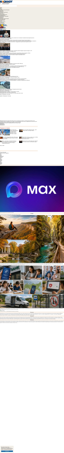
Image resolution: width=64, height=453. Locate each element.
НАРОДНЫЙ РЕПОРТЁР (3, 14)
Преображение (2, 123)
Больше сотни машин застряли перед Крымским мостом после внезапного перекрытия (49, 313)
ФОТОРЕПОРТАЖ (2, 21)
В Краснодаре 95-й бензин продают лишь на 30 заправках (35, 308)
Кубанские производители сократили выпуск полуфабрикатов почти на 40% (51, 308)
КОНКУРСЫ (1, 11)
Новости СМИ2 (2, 145)
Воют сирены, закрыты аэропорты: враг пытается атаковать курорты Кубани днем (28, 313)
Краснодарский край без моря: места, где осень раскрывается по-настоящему (10, 263)
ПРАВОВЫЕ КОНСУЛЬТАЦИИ (4, 18)
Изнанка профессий (3, 29)
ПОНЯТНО (7, 451)
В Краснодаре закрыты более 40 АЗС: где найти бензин (8, 92)
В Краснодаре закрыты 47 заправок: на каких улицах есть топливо (9, 91)
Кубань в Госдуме (2, 42)
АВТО (1, 8)
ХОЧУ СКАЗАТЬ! (2, 23)
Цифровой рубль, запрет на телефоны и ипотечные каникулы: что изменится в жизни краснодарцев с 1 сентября (14, 308)
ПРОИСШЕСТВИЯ (2, 19)
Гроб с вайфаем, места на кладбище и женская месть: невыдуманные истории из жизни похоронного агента (15, 41)
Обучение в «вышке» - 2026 (4, 55)
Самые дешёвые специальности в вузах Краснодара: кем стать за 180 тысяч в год (12, 66)
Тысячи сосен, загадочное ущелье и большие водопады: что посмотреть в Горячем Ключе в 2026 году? (15, 80)
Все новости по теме (3, 39)
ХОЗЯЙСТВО (2, 22)
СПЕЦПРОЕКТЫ (2, 20)
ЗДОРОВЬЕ (1, 10)
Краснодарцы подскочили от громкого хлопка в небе (26, 263)
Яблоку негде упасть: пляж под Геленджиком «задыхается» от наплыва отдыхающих (12, 79)
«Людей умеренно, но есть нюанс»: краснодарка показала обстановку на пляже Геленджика (13, 78)
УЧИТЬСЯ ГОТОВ (4, 25)
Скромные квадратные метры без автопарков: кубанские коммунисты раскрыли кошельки (13, 53)
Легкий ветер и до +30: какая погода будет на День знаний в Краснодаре (9, 313)
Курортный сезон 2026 (3, 68)
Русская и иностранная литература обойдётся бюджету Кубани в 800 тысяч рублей (10, 214)
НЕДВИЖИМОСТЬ (2, 15)
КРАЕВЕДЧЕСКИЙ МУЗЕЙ (4, 12)
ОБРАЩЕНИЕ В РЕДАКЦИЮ (4, 16)
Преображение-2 (2, 124)
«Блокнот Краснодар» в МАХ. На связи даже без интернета (7, 212)
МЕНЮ (1, 7)
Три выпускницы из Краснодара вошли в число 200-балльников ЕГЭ (9, 67)
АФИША (1, 9)
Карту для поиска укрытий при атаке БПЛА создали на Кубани (41, 263)
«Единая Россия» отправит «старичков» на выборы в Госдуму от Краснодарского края (12, 54)
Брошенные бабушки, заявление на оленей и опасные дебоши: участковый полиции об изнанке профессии (15, 40)
